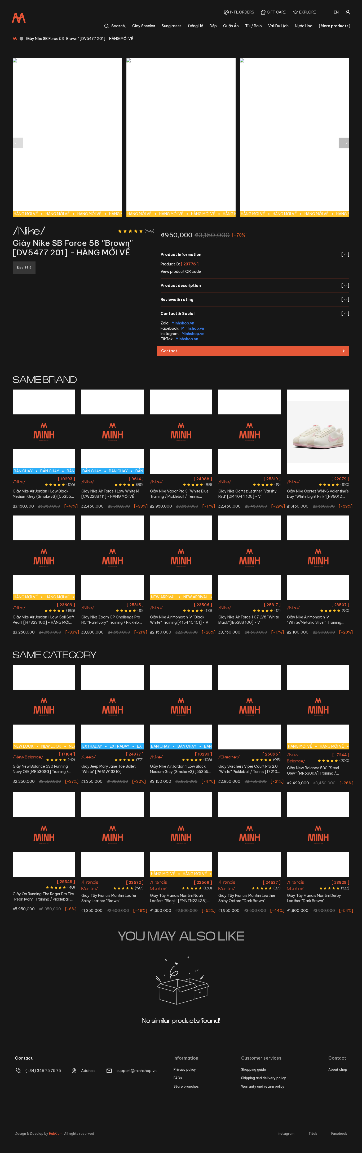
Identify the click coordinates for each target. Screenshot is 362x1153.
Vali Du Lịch (278, 26)
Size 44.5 (249, 605)
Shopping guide (253, 1069)
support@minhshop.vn (137, 1070)
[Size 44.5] (249, 558)
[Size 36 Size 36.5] (318, 432)
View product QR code (181, 271)
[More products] (334, 26)
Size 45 (35, 783)
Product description (255, 285)
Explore (307, 12)
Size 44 (66, 479)
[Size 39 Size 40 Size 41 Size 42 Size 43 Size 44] (318, 834)
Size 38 (51, 754)
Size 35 (91, 754)
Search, (118, 26)
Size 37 (20, 754)
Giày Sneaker (143, 26)
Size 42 (21, 479)
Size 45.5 (50, 783)
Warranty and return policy (262, 1086)
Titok (312, 1134)
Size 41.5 (52, 764)
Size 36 (165, 479)
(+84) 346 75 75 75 (43, 1070)
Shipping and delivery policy (263, 1078)
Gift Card (276, 12)
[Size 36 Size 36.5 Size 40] (181, 432)
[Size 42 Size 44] (249, 432)
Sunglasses (172, 26)
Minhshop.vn (182, 323)
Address (88, 1070)
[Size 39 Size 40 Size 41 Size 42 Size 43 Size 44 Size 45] (112, 834)
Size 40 (196, 479)
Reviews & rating (255, 299)
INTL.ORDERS (242, 12)
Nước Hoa (303, 26)
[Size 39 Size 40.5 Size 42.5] (318, 558)
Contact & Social (255, 313)
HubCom (56, 1134)
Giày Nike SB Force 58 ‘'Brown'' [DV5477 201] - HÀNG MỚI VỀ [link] (79, 38)
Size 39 (301, 605)
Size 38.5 (241, 764)
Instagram (286, 1134)
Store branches (186, 1086)
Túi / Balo (253, 26)
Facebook (339, 1134)
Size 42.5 (36, 479)
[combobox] (336, 12)
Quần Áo (231, 26)
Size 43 (52, 479)
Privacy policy (185, 1069)
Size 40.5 (90, 479)
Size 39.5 (66, 754)
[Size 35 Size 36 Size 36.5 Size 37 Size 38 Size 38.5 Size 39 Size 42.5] (249, 707)
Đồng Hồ (195, 26)
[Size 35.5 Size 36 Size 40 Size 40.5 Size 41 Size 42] (112, 558)
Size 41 (105, 479)
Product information (255, 254)
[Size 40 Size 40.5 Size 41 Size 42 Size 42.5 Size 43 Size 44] (44, 834)
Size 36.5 (180, 479)
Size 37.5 (35, 754)
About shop (337, 1069)
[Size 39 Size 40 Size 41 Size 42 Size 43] (249, 834)
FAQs (178, 1078)
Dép (213, 26)
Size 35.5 (98, 605)
